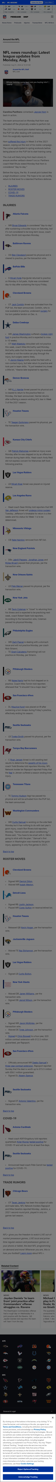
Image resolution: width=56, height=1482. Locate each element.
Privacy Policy (40, 1429)
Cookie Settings (27, 1464)
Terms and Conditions (12, 1427)
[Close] (53, 1418)
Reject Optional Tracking (28, 1469)
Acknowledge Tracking (28, 1477)
